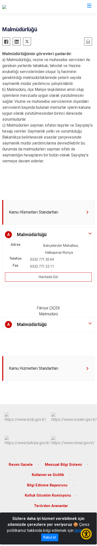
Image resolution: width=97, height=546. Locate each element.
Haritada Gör (48, 277)
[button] (48, 234)
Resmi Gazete (21, 465)
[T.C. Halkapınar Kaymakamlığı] (27, 7)
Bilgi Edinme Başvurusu (47, 485)
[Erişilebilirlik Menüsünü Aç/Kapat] (86, 534)
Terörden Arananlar (51, 506)
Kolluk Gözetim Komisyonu (48, 495)
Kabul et (49, 537)
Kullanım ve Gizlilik (48, 475)
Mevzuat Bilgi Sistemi (63, 465)
